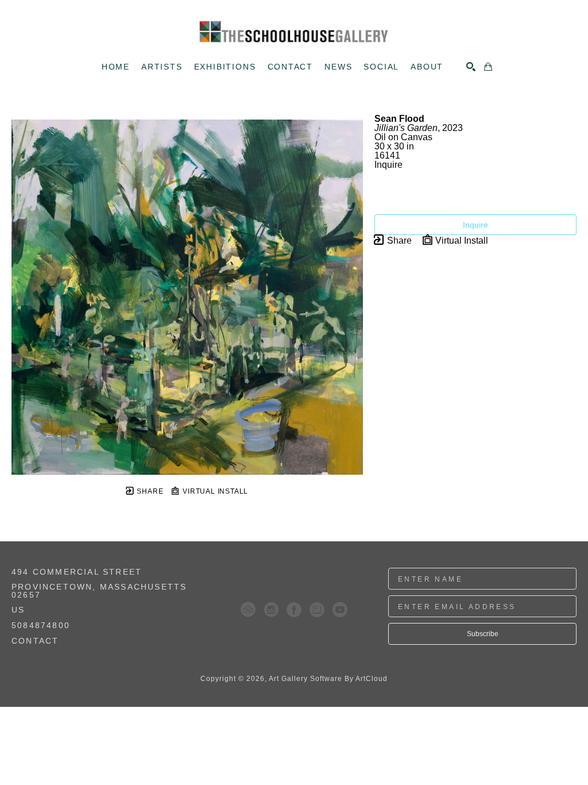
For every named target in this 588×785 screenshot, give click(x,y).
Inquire (475, 224)
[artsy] (317, 609)
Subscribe (482, 634)
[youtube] (339, 609)
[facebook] (294, 609)
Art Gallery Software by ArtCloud (328, 679)
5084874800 (40, 625)
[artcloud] (248, 609)
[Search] (470, 66)
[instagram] (271, 609)
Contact (35, 641)
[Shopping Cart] (488, 66)
